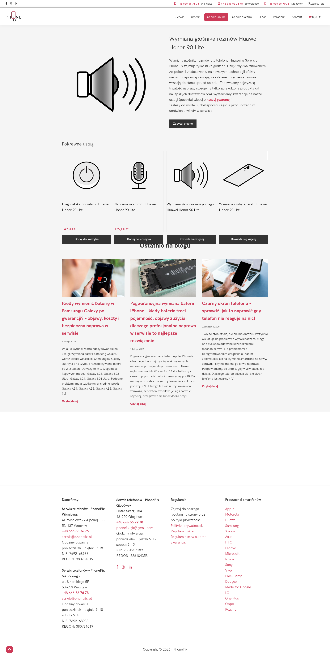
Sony (229, 565)
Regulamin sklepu (184, 531)
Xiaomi (230, 531)
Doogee (231, 582)
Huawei (230, 520)
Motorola (232, 515)
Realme (230, 610)
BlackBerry (233, 576)
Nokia (229, 559)
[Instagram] (12, 3)
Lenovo (230, 548)
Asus (228, 537)
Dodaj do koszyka (87, 239)
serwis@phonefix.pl (77, 537)
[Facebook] (7, 3)
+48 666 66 (75, 531)
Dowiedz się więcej (191, 239)
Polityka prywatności (186, 526)
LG (227, 593)
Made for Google (238, 587)
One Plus (232, 598)
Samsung (232, 526)
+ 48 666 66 (187, 3)
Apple (229, 509)
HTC (228, 542)
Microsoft (232, 554)
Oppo (229, 604)
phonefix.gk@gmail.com (134, 528)
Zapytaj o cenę (183, 124)
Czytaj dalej (70, 401)
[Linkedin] (17, 3)
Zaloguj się (317, 3)
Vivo (228, 571)
